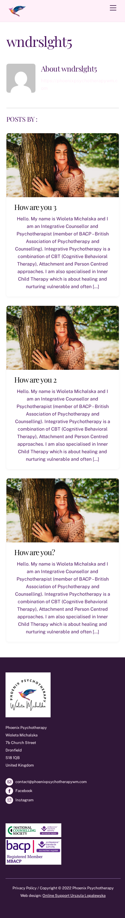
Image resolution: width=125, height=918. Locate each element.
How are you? (34, 552)
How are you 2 (35, 379)
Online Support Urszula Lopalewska (74, 895)
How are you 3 (35, 207)
